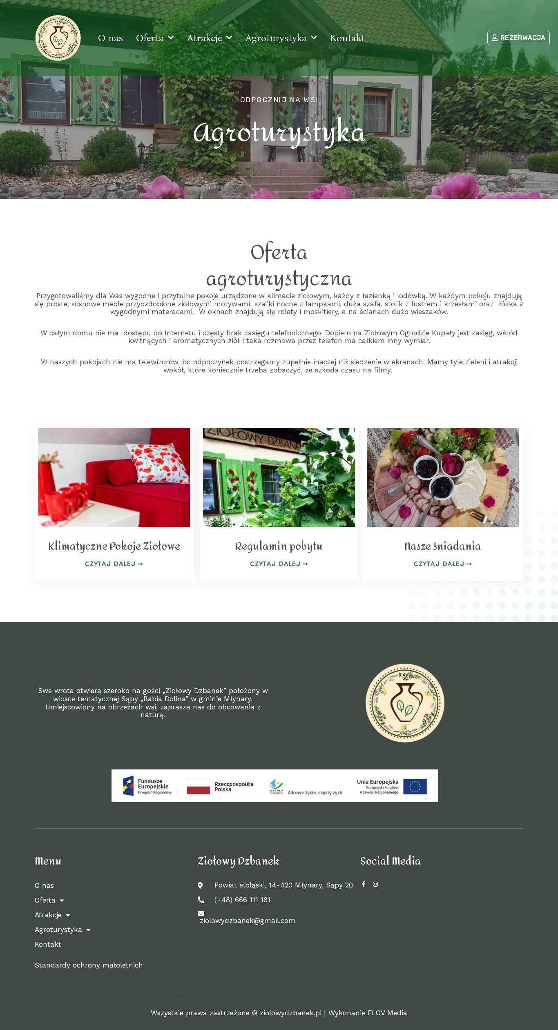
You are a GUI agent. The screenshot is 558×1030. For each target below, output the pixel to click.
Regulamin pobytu (279, 546)
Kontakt (347, 38)
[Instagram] (375, 884)
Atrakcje (204, 38)
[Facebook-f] (363, 884)
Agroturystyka (276, 38)
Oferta (150, 38)
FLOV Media (387, 1013)
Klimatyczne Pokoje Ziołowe (114, 546)
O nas (110, 38)
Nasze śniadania (442, 546)
